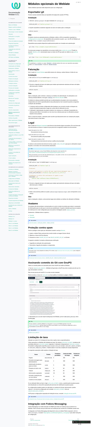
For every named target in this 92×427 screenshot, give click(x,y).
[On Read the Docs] (78, 424)
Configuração (12, 100)
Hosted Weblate (41, 72)
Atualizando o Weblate (14, 68)
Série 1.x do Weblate (13, 228)
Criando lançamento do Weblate (16, 200)
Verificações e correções (14, 36)
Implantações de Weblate (14, 66)
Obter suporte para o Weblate (15, 120)
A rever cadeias (12, 158)
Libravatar (32, 217)
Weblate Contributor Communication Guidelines (15, 172)
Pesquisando (11, 38)
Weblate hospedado (42, 125)
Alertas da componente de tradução (15, 149)
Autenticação (11, 74)
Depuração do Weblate (14, 180)
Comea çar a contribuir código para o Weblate (15, 176)
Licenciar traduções (13, 85)
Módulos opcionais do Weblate (14, 113)
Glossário (11, 34)
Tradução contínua (13, 83)
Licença (10, 211)
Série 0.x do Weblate (13, 230)
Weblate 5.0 (11, 218)
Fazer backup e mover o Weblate (14, 71)
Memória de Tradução (14, 98)
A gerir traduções (12, 155)
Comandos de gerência (14, 105)
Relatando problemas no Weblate (14, 192)
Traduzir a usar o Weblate (14, 29)
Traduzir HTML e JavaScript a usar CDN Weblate (15, 142)
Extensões (11, 96)
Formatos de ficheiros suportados (13, 46)
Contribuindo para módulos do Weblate (15, 206)
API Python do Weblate (14, 57)
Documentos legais (13, 122)
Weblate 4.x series (13, 221)
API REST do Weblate (14, 52)
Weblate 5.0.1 (12, 216)
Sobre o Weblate (12, 208)
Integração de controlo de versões (14, 50)
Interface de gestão (13, 118)
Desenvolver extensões (14, 186)
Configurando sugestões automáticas (14, 93)
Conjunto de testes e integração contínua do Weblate (16, 195)
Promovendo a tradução (14, 160)
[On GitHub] (80, 424)
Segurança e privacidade (14, 202)
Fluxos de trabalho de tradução (16, 41)
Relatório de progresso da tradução (14, 163)
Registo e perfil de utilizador (15, 27)
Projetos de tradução (13, 78)
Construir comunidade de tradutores (14, 153)
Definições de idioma (13, 81)
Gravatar (32, 215)
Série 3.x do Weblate (13, 223)
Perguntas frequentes (13, 43)
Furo (44, 425)
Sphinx (33, 425)
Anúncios (11, 107)
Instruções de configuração (15, 63)
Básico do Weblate (13, 24)
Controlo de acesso (13, 76)
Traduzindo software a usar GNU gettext (16, 135)
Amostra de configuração (14, 103)
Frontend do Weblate (13, 189)
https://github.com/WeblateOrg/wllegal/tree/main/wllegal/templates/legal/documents (47, 152)
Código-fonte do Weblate (14, 178)
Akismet (63, 230)
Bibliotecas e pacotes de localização (14, 146)
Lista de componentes (14, 110)
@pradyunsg (39, 425)
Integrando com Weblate (14, 132)
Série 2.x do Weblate (13, 225)
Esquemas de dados (13, 198)
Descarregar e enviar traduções (16, 31)
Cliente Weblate (12, 55)
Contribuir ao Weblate (13, 169)
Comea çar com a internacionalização (13, 130)
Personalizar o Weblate (14, 115)
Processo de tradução (14, 88)
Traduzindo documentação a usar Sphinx (15, 139)
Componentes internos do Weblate (14, 184)
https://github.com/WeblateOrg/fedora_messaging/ (56, 412)
